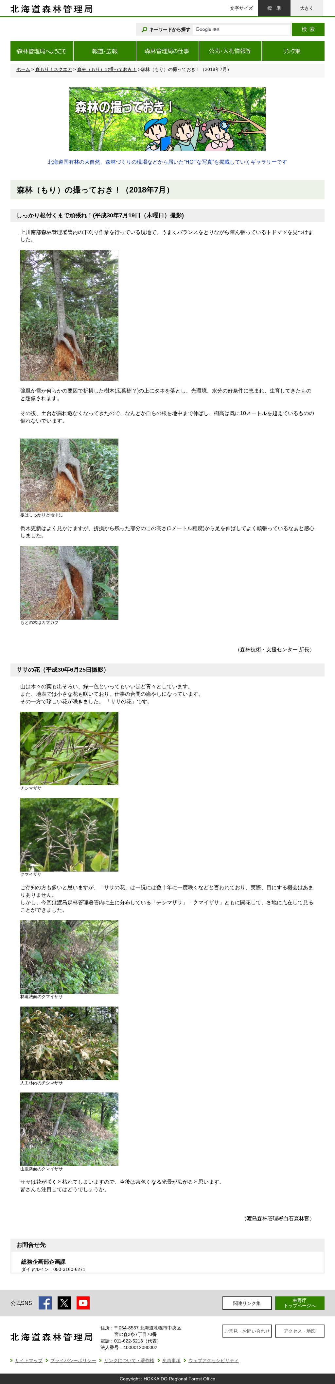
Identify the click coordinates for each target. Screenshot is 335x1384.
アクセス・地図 (300, 1331)
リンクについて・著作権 (129, 1360)
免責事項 (171, 1360)
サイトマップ (29, 1360)
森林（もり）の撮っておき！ (107, 69)
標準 (274, 8)
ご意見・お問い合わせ (247, 1331)
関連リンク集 (247, 1303)
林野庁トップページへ (300, 1303)
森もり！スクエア (53, 69)
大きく (307, 8)
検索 (308, 29)
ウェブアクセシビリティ (213, 1360)
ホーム (23, 69)
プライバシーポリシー (73, 1360)
